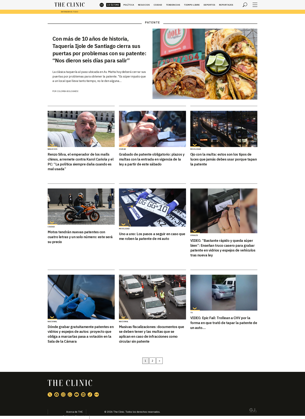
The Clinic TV (76, 394)
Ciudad (158, 4)
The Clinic (102, 5)
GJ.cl (253, 411)
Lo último (113, 4)
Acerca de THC (74, 411)
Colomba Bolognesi (67, 91)
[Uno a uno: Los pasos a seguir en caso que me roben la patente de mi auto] (152, 207)
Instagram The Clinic (63, 394)
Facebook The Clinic (56, 394)
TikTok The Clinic (90, 394)
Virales (194, 235)
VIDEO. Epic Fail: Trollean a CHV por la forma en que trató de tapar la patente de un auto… (223, 322)
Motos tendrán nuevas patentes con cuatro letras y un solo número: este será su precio (80, 237)
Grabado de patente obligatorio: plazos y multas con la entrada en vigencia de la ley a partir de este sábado (151, 159)
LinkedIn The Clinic (83, 394)
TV (191, 313)
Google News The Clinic (96, 394)
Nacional (52, 321)
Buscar (245, 5)
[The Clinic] (69, 4)
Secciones (255, 5)
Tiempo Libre (192, 4)
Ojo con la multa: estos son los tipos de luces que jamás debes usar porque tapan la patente (223, 159)
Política (128, 4)
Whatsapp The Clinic (70, 394)
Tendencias (173, 4)
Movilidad (195, 149)
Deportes (209, 4)
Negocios (144, 4)
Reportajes (226, 4)
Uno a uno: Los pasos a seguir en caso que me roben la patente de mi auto (152, 236)
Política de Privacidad (74, 416)
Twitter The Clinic (50, 394)
